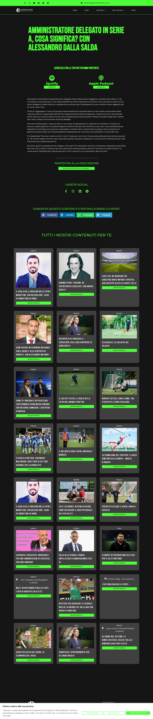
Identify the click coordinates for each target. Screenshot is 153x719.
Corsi (87, 10)
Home (75, 10)
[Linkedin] (48, 3)
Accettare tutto (138, 713)
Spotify (52, 83)
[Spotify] (38, 3)
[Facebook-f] (25, 3)
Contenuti (100, 10)
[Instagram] (29, 3)
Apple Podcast (101, 83)
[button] (52, 87)
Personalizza (92, 713)
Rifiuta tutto (114, 713)
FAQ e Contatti (118, 10)
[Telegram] (43, 3)
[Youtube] (34, 3)
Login (133, 10)
